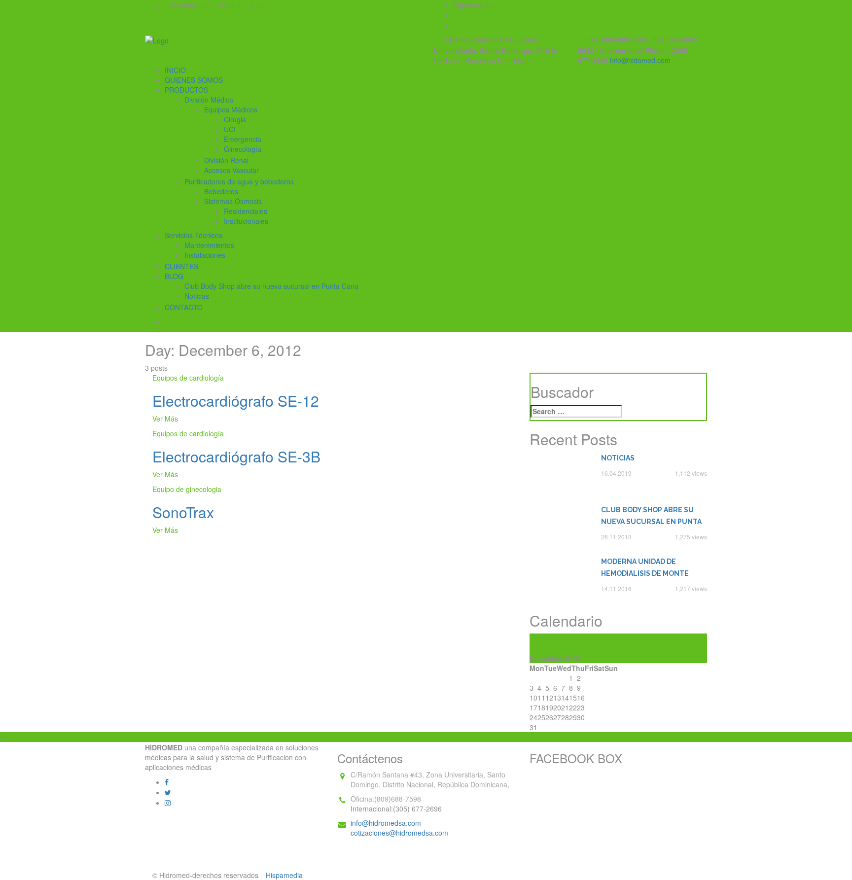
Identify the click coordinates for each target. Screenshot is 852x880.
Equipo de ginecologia (186, 489)
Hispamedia (284, 875)
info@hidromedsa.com (386, 823)
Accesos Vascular (231, 170)
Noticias (196, 296)
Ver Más (165, 418)
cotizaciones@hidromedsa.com (399, 833)
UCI (230, 129)
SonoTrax (183, 512)
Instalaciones (204, 255)
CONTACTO (184, 307)
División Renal (226, 160)
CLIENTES (181, 266)
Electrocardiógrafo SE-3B (236, 456)
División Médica (208, 100)
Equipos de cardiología (188, 378)
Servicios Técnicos (193, 235)
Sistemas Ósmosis (233, 201)
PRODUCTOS (186, 90)
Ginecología (242, 149)
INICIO (175, 70)
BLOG (174, 276)
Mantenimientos (209, 245)
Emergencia (242, 139)
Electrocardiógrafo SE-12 (235, 400)
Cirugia (235, 119)
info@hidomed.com (640, 60)
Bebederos (221, 191)
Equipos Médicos (230, 109)
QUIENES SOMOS (194, 80)
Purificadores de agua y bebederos (239, 181)
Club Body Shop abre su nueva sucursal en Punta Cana (271, 286)
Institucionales (246, 221)
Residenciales (245, 211)
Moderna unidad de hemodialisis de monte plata (645, 568)
